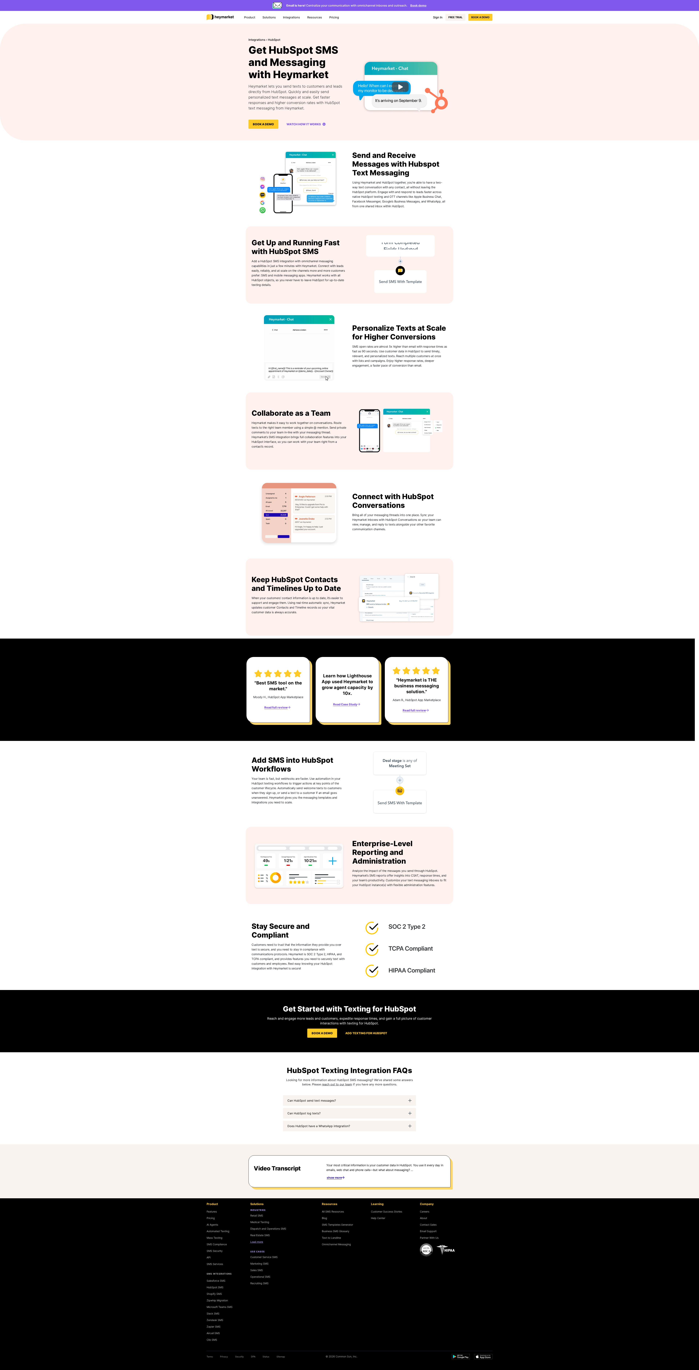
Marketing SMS (259, 1263)
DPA (253, 1356)
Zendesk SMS (215, 1320)
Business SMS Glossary (335, 1231)
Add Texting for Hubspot (366, 1033)
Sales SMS (256, 1270)
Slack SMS (213, 1313)
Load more (256, 1241)
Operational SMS (260, 1276)
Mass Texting (214, 1237)
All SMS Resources (333, 1211)
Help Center (378, 1218)
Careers (424, 1211)
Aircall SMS (213, 1333)
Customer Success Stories (386, 1211)
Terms (210, 1356)
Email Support (428, 1231)
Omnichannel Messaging (336, 1244)
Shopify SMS (214, 1293)
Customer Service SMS (264, 1257)
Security (239, 1356)
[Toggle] (409, 1100)
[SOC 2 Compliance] (438, 1249)
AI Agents (212, 1224)
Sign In (438, 17)
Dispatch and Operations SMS (268, 1228)
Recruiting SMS (259, 1283)
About (423, 1218)
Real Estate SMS (260, 1235)
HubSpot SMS (215, 1287)
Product (249, 17)
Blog (324, 1218)
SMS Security (215, 1250)
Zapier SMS (213, 1326)
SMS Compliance (217, 1244)
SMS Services (215, 1263)
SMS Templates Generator (337, 1224)
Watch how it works (304, 124)
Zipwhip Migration (217, 1300)
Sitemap (281, 1356)
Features (212, 1211)
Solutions (269, 17)
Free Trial (455, 17)
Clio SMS (212, 1339)
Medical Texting (259, 1222)
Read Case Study (345, 704)
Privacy (224, 1356)
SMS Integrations (219, 1274)
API (209, 1257)
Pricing (334, 17)
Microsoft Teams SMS (219, 1306)
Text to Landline (331, 1237)
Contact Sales (428, 1224)
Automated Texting (218, 1231)
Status (266, 1356)
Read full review (276, 707)
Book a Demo (480, 17)
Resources (314, 17)
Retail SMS (256, 1215)
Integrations (291, 17)
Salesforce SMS (216, 1280)
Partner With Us (429, 1237)
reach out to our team (337, 1084)
